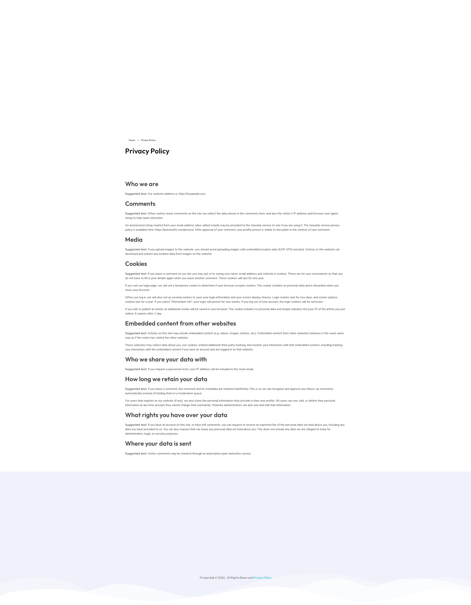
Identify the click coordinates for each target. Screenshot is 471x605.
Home (164, 12)
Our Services (168, 36)
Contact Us (167, 72)
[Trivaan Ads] (140, 66)
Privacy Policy (262, 577)
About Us (166, 24)
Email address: (294, 514)
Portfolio (165, 48)
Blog (163, 60)
